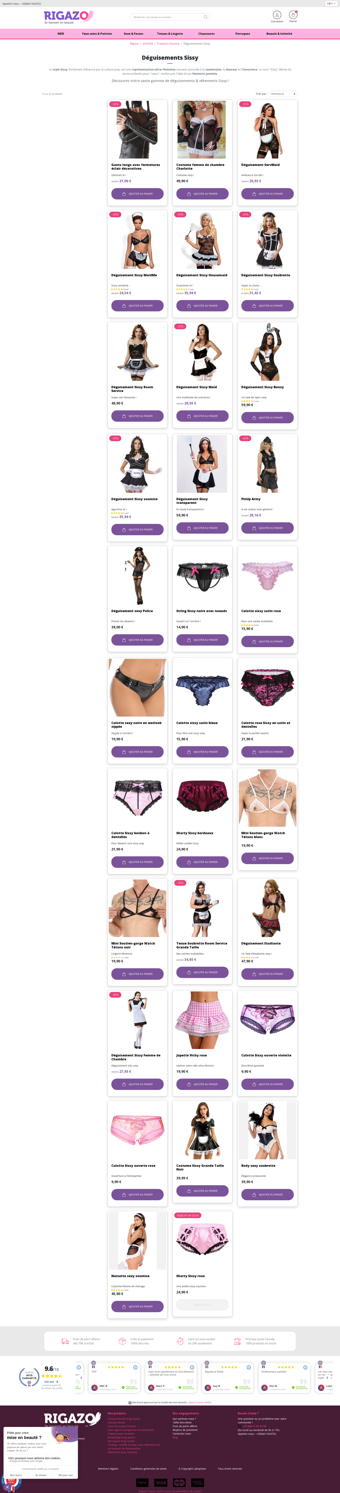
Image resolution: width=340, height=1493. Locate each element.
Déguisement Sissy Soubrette (265, 275)
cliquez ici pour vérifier (199, 1402)
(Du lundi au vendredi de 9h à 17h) (258, 1430)
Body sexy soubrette (258, 1165)
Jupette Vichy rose (191, 1055)
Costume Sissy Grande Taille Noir (200, 1167)
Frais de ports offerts (185, 1426)
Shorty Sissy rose (190, 1276)
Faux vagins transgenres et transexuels (131, 1430)
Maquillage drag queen (121, 1437)
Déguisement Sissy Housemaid (201, 275)
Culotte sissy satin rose (261, 611)
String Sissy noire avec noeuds (201, 611)
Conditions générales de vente (148, 1468)
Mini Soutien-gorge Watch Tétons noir (133, 945)
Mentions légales (108, 1468)
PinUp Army (250, 499)
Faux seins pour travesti (122, 1426)
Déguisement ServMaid (260, 165)
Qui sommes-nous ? (184, 1418)
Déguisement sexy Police (132, 611)
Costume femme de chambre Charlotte (200, 167)
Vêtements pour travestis (122, 1452)
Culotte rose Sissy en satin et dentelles (265, 725)
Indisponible (202, 1305)
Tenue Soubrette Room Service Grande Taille (201, 945)
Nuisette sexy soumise (130, 1276)
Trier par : (262, 93)
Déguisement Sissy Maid (196, 387)
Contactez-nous (182, 1433)
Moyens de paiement (185, 1430)
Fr (332, 3)
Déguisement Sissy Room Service (132, 389)
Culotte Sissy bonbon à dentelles (130, 835)
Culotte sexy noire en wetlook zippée (136, 725)
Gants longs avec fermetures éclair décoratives (135, 167)
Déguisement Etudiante (261, 943)
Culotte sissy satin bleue (197, 723)
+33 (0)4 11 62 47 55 (253, 1426)
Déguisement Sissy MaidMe (134, 275)
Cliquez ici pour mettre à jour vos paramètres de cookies (170, 1491)
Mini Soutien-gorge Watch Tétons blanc (263, 835)
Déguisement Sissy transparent (192, 501)
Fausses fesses (116, 1422)
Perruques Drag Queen (121, 1441)
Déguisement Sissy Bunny (262, 387)
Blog (175, 1437)
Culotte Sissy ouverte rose (133, 1165)
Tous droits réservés (230, 1468)
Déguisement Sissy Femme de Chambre (135, 1057)
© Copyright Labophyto (192, 1468)
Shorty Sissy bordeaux (194, 833)
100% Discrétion (182, 1422)
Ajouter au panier (140, 193)
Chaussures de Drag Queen (124, 1418)
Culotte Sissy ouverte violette (266, 1055)
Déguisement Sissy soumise (134, 499)
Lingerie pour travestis (121, 1433)
